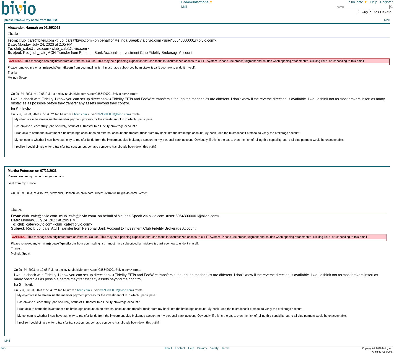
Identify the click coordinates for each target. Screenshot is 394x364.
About (168, 348)
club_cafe (358, 2)
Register (386, 2)
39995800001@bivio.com (113, 114)
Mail (184, 6)
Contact (180, 348)
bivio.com (80, 114)
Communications (197, 2)
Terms (225, 348)
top (3, 348)
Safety (214, 348)
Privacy (202, 348)
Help (373, 2)
